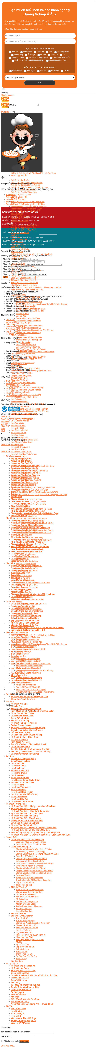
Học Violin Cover (18, 425)
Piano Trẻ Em (21, 951)
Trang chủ (5, 112)
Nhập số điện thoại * (12, 261)
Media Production (18, 335)
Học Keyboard (17, 444)
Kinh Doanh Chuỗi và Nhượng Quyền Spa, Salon (32, 711)
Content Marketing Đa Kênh (28, 318)
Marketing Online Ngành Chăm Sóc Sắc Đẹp (35, 330)
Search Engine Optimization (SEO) (31, 649)
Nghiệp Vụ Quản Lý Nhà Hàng (24, 613)
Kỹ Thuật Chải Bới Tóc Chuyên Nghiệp (27, 387)
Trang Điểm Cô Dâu (19, 378)
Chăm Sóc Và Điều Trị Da (22, 713)
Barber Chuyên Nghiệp (20, 385)
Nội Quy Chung (12, 386)
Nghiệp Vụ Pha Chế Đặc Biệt (24, 530)
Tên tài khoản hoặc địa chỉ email (15, 1032)
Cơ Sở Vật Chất (12, 322)
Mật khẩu (5, 1036)
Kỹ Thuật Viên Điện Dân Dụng (24, 816)
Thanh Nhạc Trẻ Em (24, 954)
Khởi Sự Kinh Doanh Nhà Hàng (24, 285)
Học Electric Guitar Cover (22, 442)
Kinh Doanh (17, 70)
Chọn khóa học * (10, 267)
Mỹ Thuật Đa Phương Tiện (27, 897)
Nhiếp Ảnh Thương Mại (26, 344)
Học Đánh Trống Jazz (20, 447)
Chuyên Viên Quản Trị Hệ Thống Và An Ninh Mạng (37, 854)
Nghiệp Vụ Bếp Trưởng (21, 461)
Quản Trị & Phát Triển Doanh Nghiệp (26, 499)
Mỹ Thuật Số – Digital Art (27, 901)
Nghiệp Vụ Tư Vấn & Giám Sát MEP (27, 820)
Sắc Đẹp (10, 701)
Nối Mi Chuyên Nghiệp (21, 732)
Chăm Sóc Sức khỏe (61, 57)
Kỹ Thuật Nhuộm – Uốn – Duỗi (24, 397)
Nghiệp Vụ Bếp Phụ (19, 489)
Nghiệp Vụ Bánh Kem (20, 573)
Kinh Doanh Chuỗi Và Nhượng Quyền (26, 209)
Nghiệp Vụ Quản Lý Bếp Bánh (23, 230)
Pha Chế (40, 52)
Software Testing (23, 875)
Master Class (17, 499)
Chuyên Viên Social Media (27, 639)
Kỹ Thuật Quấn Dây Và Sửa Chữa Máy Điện (29, 490)
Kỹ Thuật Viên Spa (19, 704)
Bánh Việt (15, 235)
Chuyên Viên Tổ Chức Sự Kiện (29, 337)
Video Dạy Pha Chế (19, 561)
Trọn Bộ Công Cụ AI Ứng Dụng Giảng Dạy (34, 540)
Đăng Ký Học (11, 204)
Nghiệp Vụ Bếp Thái (20, 480)
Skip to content (7, 95)
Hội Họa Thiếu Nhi (24, 908)
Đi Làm (43, 70)
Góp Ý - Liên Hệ (13, 331)
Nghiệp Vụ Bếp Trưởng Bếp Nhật (25, 473)
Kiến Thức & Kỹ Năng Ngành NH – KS (27, 290)
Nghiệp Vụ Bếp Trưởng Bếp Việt (25, 465)
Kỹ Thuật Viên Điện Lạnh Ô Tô (24, 808)
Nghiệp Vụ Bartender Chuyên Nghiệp (27, 523)
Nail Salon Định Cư (19, 399)
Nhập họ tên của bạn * (12, 259)
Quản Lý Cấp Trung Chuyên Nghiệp (31, 504)
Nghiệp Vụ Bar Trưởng (20, 180)
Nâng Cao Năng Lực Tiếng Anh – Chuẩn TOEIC (32, 1004)
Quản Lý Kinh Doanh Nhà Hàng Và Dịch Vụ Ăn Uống (33, 635)
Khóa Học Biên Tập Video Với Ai (30, 599)
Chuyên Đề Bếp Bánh (20, 596)
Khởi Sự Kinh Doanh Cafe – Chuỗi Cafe (27, 201)
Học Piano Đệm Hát (19, 430)
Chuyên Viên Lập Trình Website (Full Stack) (34, 870)
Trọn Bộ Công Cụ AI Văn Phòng (29, 537)
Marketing (18, 54)
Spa (50, 52)
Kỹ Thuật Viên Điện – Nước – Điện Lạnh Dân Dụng (33, 806)
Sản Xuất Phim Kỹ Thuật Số (28, 687)
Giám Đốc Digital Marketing (28, 637)
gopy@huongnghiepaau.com (24, 353)
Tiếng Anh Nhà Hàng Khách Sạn (24, 280)
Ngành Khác (11, 837)
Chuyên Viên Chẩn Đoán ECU (24, 825)
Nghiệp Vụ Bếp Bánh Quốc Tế (23, 228)
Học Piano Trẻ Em (18, 432)
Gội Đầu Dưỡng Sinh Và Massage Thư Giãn (29, 409)
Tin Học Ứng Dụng (24, 885)
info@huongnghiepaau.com (23, 363)
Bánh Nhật (15, 577)
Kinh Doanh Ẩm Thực (58, 60)
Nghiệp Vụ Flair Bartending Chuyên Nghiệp (30, 527)
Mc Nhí (19, 942)
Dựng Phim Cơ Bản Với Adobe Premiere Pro (35, 352)
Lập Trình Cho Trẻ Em (25, 947)
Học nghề (31, 70)
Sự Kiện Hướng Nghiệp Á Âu (23, 1020)
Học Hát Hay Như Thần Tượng (24, 454)
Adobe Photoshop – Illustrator (29, 325)
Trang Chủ (10, 194)
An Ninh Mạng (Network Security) (30, 851)
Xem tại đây (30, 306)
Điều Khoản (11, 329)
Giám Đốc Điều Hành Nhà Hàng (24, 278)
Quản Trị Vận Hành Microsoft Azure (31, 518)
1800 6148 (5, 417)
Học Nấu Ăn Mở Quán (20, 504)
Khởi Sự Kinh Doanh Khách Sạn (24, 282)
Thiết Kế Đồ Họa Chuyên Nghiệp (30, 889)
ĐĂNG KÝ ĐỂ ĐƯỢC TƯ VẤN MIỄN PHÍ (18, 419)
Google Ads (21, 316)
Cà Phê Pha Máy (18, 199)
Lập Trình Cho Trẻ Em (25, 882)
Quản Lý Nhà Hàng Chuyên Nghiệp (26, 608)
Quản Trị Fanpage (23, 651)
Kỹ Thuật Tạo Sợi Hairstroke (23, 382)
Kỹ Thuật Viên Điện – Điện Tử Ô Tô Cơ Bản (30, 811)
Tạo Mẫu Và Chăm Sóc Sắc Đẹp (25, 985)
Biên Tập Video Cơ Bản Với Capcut (31, 349)
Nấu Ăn (15, 52)
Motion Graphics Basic (26, 563)
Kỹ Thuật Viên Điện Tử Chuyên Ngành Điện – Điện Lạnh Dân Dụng (39, 494)
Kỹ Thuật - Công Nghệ (38, 57)
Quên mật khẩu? (8, 1046)
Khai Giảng (10, 383)
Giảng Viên (10, 324)
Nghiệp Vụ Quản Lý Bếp (21, 485)
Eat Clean (15, 494)
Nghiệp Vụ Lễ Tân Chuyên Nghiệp (26, 616)
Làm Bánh (27, 52)
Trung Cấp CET (13, 963)
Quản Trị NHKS (12, 601)
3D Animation (22, 899)
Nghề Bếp (10, 197)
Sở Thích (55, 70)
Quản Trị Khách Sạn (19, 633)
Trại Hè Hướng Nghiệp (25, 920)
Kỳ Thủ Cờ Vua (22, 944)
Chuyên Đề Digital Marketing (28, 332)
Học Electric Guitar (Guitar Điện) (25, 780)
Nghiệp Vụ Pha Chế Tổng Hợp (24, 192)
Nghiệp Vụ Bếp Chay (20, 482)
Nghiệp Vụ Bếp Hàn (19, 477)
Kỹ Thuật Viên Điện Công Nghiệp (26, 818)
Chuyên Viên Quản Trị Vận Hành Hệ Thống (34, 849)
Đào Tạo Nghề (17, 1013)
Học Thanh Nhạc (18, 449)
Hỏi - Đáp (10, 391)
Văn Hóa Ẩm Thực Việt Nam (23, 1018)
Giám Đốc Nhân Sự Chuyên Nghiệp (31, 502)
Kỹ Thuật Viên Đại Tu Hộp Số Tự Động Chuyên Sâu (33, 487)
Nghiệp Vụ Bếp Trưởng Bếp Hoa (25, 475)
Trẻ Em (67, 70)
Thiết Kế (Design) (19, 887)
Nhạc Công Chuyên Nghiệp (23, 758)
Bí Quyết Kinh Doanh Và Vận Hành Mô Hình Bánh (31, 254)
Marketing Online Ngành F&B (28, 328)
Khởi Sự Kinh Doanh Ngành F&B (25, 508)
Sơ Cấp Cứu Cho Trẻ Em (26, 956)
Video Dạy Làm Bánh (20, 599)
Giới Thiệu (10, 319)
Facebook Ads (22, 313)
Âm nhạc (31, 54)
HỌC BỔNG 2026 (18, 1009)
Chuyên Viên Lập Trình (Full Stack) (31, 868)
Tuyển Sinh (10, 381)
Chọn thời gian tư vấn (12, 269)
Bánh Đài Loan (17, 582)
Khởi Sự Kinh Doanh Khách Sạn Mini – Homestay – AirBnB (36, 287)
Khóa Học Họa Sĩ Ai (24, 937)
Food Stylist (16, 496)
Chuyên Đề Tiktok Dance (22, 801)
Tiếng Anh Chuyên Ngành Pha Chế (26, 551)
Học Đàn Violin (17, 423)
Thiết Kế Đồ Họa (18, 994)
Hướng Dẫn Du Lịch (20, 978)
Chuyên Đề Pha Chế (20, 558)
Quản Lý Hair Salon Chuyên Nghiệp (26, 390)
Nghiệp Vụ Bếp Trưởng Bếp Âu (24, 468)
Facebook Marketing (25, 646)
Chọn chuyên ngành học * (14, 264)
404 (7, 105)
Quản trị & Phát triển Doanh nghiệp (29, 60)
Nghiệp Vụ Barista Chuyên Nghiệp (25, 185)
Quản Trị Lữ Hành (19, 980)
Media (43, 54)
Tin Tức (9, 666)
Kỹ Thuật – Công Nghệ (16, 804)
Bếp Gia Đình (17, 501)
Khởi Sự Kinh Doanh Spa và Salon (25, 368)
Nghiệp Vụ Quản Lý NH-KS (23, 606)
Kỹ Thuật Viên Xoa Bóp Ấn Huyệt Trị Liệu (28, 356)
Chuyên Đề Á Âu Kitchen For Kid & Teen (33, 583)
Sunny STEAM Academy (21, 575)
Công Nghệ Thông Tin (21, 847)
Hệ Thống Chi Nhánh (14, 334)
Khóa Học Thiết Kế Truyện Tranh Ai (30, 935)
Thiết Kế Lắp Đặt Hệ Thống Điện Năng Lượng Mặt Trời (34, 492)
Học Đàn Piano (17, 428)
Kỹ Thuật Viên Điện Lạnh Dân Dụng (27, 813)
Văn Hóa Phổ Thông (20, 1001)
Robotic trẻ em (22, 949)
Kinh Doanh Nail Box (19, 402)
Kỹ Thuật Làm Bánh (20, 968)
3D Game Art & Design (26, 554)
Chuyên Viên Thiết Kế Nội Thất (29, 892)
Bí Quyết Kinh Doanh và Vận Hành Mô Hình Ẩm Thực (33, 173)
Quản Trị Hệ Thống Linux (26, 856)
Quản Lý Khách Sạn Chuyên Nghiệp (27, 611)
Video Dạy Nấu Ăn (19, 175)
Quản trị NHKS (63, 52)
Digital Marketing (19, 635)
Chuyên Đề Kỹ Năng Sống (27, 585)
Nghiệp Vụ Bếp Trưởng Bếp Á (24, 470)
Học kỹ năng (16, 1011)
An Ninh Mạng (17, 992)
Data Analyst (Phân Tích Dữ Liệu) (30, 861)
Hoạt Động (16, 1016)
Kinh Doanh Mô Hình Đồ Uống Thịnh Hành (28, 206)
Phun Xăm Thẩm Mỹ (19, 380)
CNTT (65, 54)
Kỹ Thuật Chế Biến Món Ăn (23, 966)
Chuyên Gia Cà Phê (19, 197)
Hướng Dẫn (11, 388)
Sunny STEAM (17, 57)
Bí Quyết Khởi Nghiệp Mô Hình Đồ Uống (28, 204)
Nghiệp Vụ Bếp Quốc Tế (21, 463)
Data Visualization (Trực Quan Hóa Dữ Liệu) (35, 863)
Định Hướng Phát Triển (15, 327)
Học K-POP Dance (19, 456)
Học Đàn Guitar (17, 435)
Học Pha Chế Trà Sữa (20, 556)
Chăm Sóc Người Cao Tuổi (23, 699)
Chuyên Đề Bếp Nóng (20, 506)
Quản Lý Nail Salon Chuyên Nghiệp (26, 394)
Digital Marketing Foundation (28, 321)
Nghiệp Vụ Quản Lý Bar (21, 194)
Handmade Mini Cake (20, 249)
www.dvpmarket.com (35, 244)
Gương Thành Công (14, 395)
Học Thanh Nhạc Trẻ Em (21, 452)
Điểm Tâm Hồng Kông (21, 492)
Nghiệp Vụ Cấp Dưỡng (21, 487)
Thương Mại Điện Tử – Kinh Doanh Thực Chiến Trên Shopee (41, 304)
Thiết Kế (54, 54)
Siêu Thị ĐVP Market (20, 1023)
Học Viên (10, 199)
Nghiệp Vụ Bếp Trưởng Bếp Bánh (26, 565)
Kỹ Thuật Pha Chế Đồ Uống (23, 970)
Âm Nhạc (15, 656)
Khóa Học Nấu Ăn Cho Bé (27, 587)
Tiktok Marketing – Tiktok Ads (29, 642)
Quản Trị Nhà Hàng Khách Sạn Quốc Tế (28, 604)
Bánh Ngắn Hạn (18, 585)
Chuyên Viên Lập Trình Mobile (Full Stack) (34, 873)
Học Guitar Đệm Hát (19, 437)
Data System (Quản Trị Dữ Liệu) (29, 866)
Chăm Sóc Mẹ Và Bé (20, 406)
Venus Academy (18, 913)
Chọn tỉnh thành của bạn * (14, 274)
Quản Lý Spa (16, 706)
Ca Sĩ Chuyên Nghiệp (20, 421)
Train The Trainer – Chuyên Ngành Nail (28, 744)
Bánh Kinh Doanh (18, 247)
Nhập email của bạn (11, 272)
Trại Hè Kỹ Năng (23, 578)
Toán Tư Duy (21, 958)
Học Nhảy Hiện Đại (19, 799)
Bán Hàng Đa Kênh (24, 323)
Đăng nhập (24, 1041)
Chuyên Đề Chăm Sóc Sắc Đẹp (25, 754)
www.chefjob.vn (30, 224)
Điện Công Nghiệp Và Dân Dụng (25, 999)
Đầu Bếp (10, 456)
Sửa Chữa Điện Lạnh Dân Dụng (25, 823)
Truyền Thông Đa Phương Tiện (29, 340)
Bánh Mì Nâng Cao (19, 580)
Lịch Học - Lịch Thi (14, 393)
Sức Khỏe (10, 694)
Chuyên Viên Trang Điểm (21, 375)
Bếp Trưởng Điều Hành (21, 458)
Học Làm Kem (17, 554)
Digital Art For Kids (24, 592)
